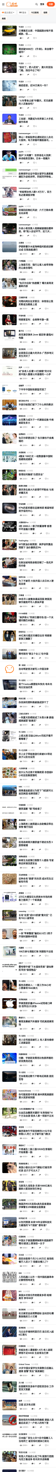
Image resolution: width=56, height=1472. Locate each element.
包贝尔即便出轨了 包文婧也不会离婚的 (36, 439)
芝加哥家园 (23, 875)
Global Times (24, 1364)
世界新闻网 (23, 999)
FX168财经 (23, 613)
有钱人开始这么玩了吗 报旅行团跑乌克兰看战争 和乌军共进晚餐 (36, 1458)
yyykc (21, 151)
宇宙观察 (22, 504)
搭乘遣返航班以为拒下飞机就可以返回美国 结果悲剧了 (36, 792)
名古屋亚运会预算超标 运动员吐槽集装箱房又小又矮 (36, 1315)
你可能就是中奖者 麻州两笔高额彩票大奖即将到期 (36, 1096)
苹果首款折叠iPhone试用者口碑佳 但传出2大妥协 (35, 1005)
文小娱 (21, 1382)
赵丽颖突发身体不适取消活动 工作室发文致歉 (36, 1388)
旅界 (20, 1401)
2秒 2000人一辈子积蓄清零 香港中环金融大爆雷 (35, 528)
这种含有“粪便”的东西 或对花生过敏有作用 (36, 880)
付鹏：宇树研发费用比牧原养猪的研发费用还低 (36, 1059)
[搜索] (36, 4)
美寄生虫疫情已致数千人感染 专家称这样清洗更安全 (36, 862)
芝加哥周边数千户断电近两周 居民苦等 (36, 1078)
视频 (45, 12)
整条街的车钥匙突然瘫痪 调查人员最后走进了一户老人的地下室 (36, 1421)
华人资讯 (22, 680)
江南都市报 (23, 297)
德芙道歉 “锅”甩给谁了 (30, 808)
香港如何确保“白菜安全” (31, 474)
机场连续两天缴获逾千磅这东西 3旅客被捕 (36, 843)
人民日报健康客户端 (26, 1109)
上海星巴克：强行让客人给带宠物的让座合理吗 (36, 266)
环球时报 (22, 316)
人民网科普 (23, 768)
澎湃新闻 (22, 1328)
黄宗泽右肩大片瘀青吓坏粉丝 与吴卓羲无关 (36, 491)
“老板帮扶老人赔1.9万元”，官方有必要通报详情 (35, 193)
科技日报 (22, 698)
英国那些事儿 (24, 1163)
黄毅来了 (22, 1145)
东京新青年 (23, 1434)
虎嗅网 (21, 893)
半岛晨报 (22, 279)
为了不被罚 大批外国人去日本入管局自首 (36, 582)
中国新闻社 (23, 650)
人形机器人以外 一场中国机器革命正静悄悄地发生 (36, 1278)
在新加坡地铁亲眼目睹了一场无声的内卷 (36, 564)
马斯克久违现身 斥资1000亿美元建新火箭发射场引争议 (35, 1187)
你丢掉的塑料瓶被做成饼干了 (34, 702)
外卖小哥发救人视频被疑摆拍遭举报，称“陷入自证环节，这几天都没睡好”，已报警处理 (36, 231)
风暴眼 (21, 948)
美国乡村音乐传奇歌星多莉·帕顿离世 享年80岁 (35, 1297)
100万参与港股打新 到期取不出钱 (36, 951)
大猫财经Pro (23, 522)
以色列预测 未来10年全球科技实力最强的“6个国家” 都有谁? (35, 1223)
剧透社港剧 (23, 486)
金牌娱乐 (22, 434)
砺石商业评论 (24, 401)
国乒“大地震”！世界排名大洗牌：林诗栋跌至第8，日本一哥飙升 (36, 157)
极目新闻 (22, 349)
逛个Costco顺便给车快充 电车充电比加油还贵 (35, 686)
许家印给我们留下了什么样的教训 (36, 404)
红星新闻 (22, 1237)
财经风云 (22, 632)
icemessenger (25, 133)
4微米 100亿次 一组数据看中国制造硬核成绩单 (36, 458)
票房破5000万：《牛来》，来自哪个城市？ (36, 50)
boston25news (25, 1091)
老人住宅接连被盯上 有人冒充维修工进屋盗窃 (36, 1041)
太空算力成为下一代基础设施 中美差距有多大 (36, 421)
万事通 (21, 595)
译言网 (21, 1127)
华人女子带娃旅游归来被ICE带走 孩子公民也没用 (35, 755)
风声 (20, 367)
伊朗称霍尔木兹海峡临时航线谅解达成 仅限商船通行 (36, 248)
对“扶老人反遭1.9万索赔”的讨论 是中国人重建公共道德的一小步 (35, 373)
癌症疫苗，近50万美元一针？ (34, 85)
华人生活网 (23, 750)
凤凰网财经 (23, 1054)
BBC (20, 1273)
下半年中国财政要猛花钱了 (32, 389)
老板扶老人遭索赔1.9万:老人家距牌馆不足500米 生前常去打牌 (36, 1351)
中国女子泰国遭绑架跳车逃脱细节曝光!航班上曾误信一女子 (36, 1242)
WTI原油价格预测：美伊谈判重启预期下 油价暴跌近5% (36, 546)
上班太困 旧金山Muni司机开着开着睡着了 (36, 737)
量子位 (21, 331)
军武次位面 (23, 1452)
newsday (22, 911)
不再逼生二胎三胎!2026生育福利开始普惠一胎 (35, 1151)
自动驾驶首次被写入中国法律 (34, 668)
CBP (20, 838)
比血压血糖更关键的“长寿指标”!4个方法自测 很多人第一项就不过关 (36, 1114)
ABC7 (21, 963)
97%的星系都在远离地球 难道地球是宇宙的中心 (36, 509)
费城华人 (22, 1018)
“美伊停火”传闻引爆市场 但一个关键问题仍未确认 (36, 619)
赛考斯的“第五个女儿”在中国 (33, 653)
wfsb (21, 929)
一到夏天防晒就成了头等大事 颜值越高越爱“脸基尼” (36, 719)
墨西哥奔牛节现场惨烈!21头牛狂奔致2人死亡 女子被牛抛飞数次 (35, 1132)
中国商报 (22, 805)
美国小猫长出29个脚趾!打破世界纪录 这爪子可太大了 (35, 1169)
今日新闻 (35, 12)
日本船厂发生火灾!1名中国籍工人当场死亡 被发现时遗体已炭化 (36, 1439)
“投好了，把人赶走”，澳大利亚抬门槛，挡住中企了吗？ (36, 69)
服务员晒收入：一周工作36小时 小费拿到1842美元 (35, 986)
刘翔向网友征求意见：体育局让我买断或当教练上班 (36, 303)
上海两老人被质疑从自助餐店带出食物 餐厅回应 (36, 825)
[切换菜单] (3, 4)
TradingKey (23, 540)
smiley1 (22, 97)
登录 (42, 4)
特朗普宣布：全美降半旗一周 (34, 319)
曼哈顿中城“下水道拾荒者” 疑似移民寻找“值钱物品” (36, 968)
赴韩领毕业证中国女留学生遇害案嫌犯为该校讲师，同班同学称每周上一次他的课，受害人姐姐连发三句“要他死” (36, 178)
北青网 (21, 243)
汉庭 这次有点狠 (27, 1404)
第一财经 (22, 665)
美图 (4, 18)
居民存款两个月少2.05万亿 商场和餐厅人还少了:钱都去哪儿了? (36, 1260)
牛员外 (21, 27)
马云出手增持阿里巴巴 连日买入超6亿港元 (36, 1333)
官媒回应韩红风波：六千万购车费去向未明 (36, 211)
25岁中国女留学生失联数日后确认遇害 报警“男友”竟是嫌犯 (36, 1369)
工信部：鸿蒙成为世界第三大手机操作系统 (36, 120)
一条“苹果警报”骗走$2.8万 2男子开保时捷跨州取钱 (35, 935)
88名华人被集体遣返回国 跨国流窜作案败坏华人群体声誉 (35, 600)
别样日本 (22, 577)
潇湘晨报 (22, 820)
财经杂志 (22, 416)
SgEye (21, 559)
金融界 (21, 385)
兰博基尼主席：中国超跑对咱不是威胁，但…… (36, 32)
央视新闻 (22, 452)
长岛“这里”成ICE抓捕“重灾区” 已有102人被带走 (35, 917)
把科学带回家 (24, 1416)
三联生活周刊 (24, 714)
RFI (20, 1291)
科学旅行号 (23, 1218)
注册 (51, 4)
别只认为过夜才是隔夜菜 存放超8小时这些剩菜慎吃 (36, 774)
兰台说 (21, 1255)
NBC (20, 786)
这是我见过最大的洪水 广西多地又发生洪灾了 (36, 354)
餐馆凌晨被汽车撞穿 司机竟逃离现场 (36, 1023)
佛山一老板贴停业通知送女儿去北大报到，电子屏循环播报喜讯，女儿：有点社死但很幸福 (36, 140)
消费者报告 (23, 856)
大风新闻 (22, 1200)
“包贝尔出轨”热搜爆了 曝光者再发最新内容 (36, 284)
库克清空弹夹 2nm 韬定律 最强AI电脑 (36, 336)
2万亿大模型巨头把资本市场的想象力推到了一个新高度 (35, 898)
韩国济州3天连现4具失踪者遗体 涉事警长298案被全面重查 (35, 1205)
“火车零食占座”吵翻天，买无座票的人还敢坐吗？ (36, 102)
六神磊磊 (22, 261)
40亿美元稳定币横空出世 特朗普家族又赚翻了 (35, 637)
